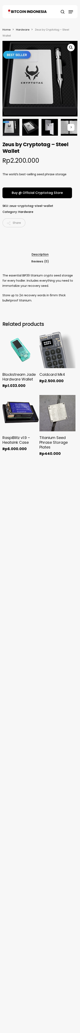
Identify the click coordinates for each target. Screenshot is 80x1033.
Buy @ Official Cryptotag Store (37, 192)
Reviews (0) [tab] (40, 261)
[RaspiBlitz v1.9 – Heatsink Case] (20, 413)
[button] (71, 12)
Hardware (23, 30)
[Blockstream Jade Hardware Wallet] (20, 350)
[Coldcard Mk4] (57, 350)
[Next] (70, 127)
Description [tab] (40, 254)
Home (6, 30)
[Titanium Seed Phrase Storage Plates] (57, 413)
